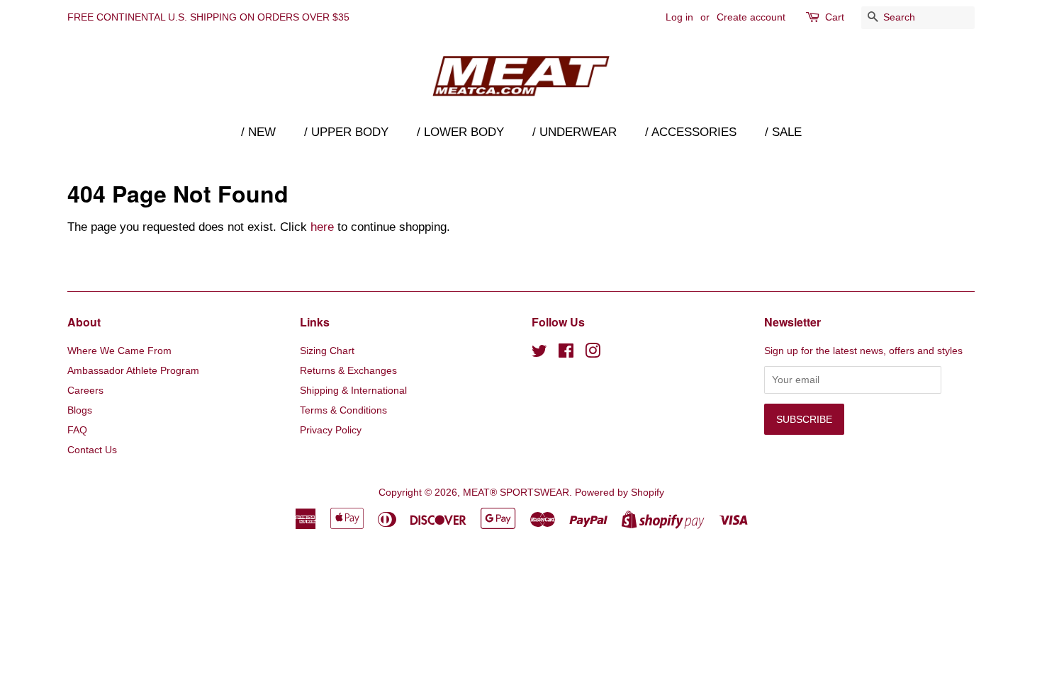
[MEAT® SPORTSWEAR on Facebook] (566, 353)
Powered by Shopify (619, 492)
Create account (751, 17)
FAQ (77, 430)
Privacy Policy (331, 430)
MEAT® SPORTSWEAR (516, 492)
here (322, 227)
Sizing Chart (327, 350)
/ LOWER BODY (460, 132)
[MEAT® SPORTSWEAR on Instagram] (592, 353)
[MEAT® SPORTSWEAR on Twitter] (539, 353)
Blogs (79, 410)
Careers (85, 390)
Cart (834, 17)
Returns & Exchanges (348, 370)
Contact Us (92, 449)
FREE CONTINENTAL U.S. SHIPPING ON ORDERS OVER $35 (208, 17)
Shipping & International (353, 390)
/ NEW (258, 132)
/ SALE (783, 132)
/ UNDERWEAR (574, 132)
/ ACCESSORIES (690, 132)
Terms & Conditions (343, 410)
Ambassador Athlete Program (133, 370)
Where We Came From (119, 350)
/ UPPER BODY (346, 132)
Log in (679, 17)
